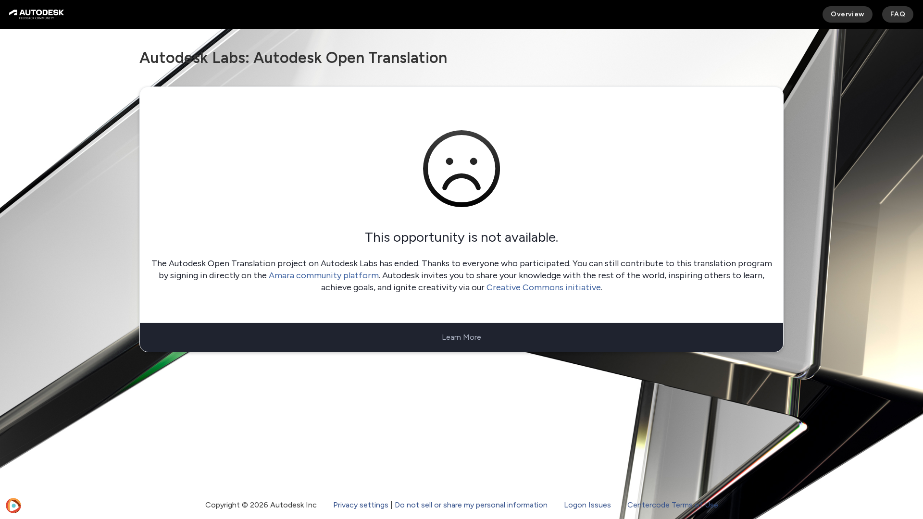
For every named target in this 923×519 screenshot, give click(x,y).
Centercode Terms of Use (672, 504)
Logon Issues (587, 504)
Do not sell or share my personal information (471, 504)
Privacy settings (360, 504)
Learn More (461, 337)
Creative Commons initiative (543, 287)
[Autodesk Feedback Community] (36, 14)
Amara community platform (324, 275)
